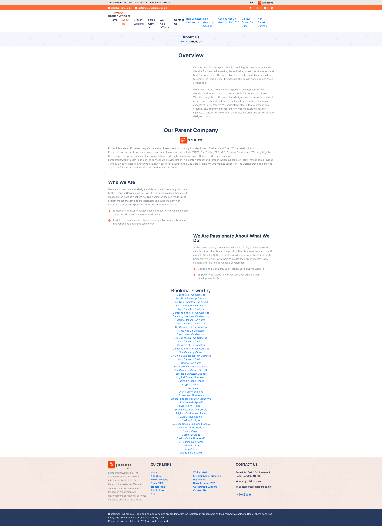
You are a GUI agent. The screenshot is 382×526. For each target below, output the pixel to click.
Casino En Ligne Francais (191, 427)
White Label (200, 472)
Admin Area (157, 490)
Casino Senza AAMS (191, 452)
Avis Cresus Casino (191, 416)
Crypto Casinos (191, 384)
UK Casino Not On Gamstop (191, 327)
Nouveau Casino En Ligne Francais (191, 423)
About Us (125, 21)
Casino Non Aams (191, 362)
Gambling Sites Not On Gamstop (191, 312)
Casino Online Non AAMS (191, 438)
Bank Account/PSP (204, 483)
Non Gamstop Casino (191, 352)
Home (114, 19)
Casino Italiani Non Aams (191, 319)
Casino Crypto (191, 431)
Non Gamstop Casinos (208, 22)
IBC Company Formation (207, 475)
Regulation (199, 479)
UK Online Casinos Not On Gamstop (191, 355)
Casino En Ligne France (191, 380)
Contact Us (179, 21)
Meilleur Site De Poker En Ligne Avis (191, 398)
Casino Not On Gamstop (191, 344)
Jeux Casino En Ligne (191, 391)
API (153, 493)
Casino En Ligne (191, 420)
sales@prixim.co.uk (121, 8)
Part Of (254, 2)
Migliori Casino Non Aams (191, 377)
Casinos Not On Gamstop (191, 294)
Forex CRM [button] (151, 21)
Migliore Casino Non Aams (191, 413)
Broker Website (139, 21)
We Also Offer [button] (163, 23)
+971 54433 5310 (138, 2)
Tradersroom (158, 486)
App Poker (191, 449)
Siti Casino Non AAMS (191, 441)
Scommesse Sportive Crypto (191, 409)
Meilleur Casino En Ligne (247, 22)
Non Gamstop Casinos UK (191, 323)
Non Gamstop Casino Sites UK (191, 370)
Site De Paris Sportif (191, 402)
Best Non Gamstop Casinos (191, 298)
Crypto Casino (191, 388)
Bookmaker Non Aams (191, 395)
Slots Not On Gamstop (191, 330)
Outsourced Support (205, 486)
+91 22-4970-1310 (160, 2)
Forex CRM (157, 483)
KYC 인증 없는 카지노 (191, 405)
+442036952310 (118, 2)
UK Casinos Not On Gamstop (191, 337)
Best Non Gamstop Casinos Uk (191, 301)
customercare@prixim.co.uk (152, 8)
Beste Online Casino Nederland (191, 366)
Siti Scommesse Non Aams (191, 305)
